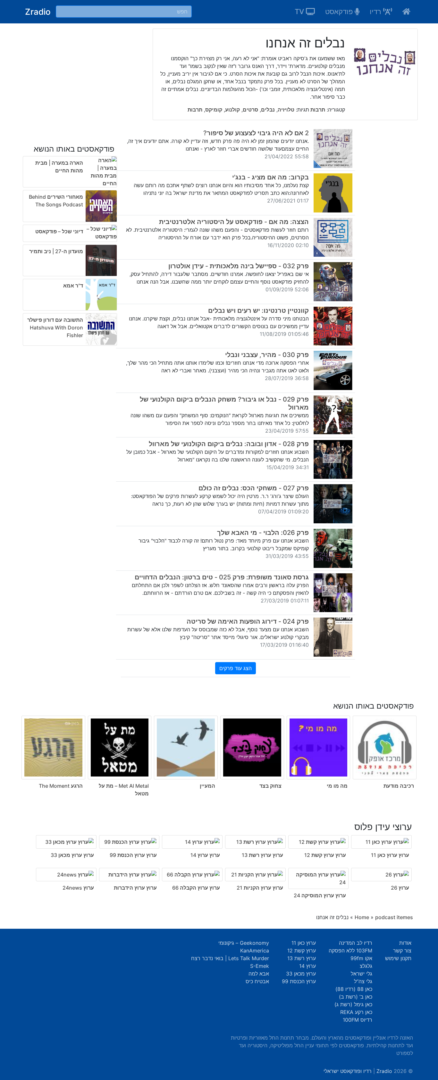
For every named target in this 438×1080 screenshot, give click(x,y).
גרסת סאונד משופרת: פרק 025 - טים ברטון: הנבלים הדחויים (222, 577)
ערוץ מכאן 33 (301, 973)
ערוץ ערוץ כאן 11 (390, 855)
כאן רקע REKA (356, 1012)
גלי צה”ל (363, 981)
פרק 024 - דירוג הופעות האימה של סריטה (248, 621)
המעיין (207, 786)
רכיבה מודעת (398, 786)
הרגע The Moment (61, 786)
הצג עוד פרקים (235, 668)
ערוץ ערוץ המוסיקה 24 (320, 895)
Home (362, 917)
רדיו (376, 11)
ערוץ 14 (307, 966)
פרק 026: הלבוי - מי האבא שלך (263, 532)
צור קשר (402, 950)
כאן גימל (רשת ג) (353, 1004)
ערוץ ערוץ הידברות (135, 888)
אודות (405, 943)
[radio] (219, 745)
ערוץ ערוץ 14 (205, 855)
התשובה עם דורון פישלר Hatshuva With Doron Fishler (55, 327)
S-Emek (259, 966)
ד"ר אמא (73, 285)
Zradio (38, 12)
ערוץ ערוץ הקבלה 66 (196, 888)
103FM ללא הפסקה (350, 950)
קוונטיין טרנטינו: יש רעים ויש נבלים (258, 310)
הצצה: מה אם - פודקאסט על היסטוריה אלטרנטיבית (234, 222)
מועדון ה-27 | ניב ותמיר (56, 251)
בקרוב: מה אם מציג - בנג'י (270, 177)
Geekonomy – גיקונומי (243, 943)
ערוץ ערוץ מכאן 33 (72, 855)
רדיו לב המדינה (355, 943)
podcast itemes (394, 917)
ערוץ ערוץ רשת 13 (262, 855)
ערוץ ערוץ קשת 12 (325, 855)
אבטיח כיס (257, 981)
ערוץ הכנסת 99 (299, 981)
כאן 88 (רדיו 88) (353, 989)
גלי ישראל (361, 973)
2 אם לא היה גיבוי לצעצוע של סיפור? (256, 133)
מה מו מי (337, 786)
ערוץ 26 (400, 888)
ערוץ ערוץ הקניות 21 (260, 888)
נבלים (268, 109)
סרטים (250, 109)
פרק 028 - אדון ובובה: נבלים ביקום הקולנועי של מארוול (229, 444)
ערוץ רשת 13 (301, 958)
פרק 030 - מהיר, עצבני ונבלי (267, 355)
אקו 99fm (361, 958)
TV (300, 11)
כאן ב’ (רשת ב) (355, 996)
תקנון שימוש (398, 958)
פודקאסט (340, 11)
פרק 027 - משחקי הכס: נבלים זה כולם (253, 488)
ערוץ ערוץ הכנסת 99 (133, 855)
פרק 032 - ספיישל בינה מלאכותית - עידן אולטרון (238, 266)
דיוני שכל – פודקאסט (59, 231)
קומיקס (213, 109)
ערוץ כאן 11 (303, 943)
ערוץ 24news (78, 888)
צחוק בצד (270, 786)
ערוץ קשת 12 (301, 950)
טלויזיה (286, 109)
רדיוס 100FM (357, 1020)
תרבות (317, 109)
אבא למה (258, 973)
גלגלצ (366, 966)
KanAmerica (254, 950)
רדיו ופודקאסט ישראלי (348, 1071)
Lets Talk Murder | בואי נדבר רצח (230, 958)
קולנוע (232, 109)
